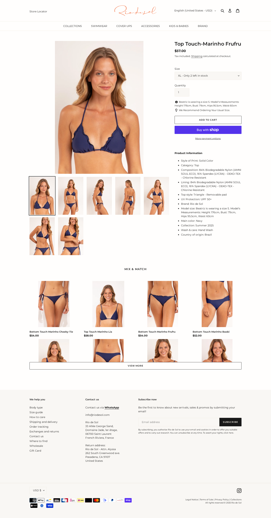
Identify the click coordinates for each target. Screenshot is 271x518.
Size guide (36, 412)
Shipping (196, 56)
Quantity (180, 85)
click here (228, 432)
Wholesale (36, 446)
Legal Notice (191, 499)
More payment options (208, 138)
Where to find (38, 441)
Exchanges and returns (44, 431)
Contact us (36, 436)
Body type (36, 407)
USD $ (37, 490)
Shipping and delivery (43, 422)
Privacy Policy (222, 499)
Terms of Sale (206, 499)
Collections (236, 499)
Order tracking (38, 426)
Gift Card (35, 450)
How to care (37, 417)
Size (177, 68)
